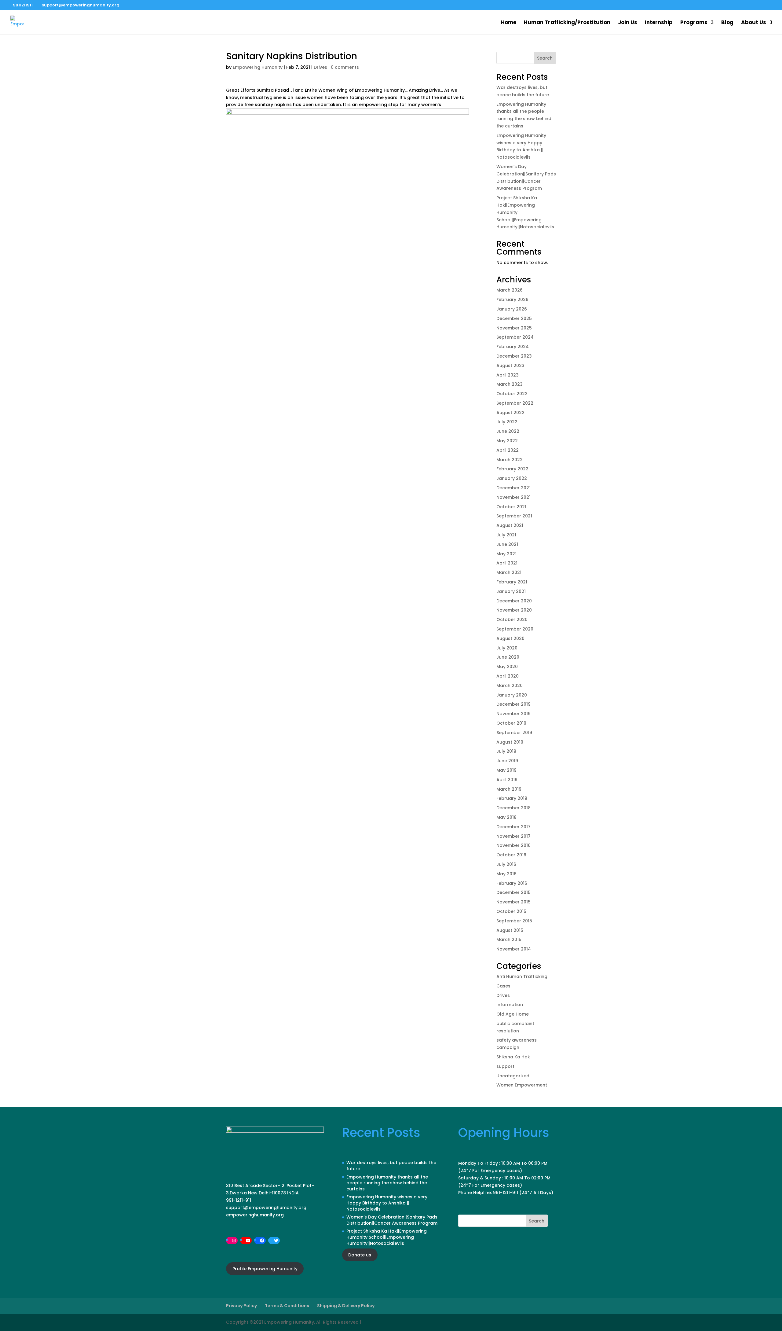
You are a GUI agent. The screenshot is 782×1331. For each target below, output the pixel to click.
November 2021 (513, 497)
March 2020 (509, 685)
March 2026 (509, 290)
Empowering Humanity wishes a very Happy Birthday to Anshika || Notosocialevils (386, 1203)
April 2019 (506, 780)
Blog (727, 23)
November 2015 (513, 902)
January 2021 (511, 591)
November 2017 (513, 836)
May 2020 (507, 667)
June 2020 (507, 657)
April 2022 (507, 450)
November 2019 (513, 714)
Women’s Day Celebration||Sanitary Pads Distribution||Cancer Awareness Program (391, 1220)
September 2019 (514, 733)
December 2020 (514, 601)
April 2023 (507, 375)
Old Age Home (512, 1014)
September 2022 (514, 403)
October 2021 (511, 507)
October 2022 (512, 394)
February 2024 (512, 347)
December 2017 (513, 827)
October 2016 (511, 855)
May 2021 (506, 554)
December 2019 (513, 704)
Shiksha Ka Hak (513, 1057)
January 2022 (511, 478)
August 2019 (509, 742)
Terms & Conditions (287, 1306)
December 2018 (513, 808)
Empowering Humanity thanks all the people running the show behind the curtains (387, 1183)
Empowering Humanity (258, 67)
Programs (693, 23)
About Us (753, 23)
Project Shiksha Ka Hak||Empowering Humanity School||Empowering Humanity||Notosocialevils (386, 1237)
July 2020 (506, 648)
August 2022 (510, 413)
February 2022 (512, 469)
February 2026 (512, 299)
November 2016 (513, 845)
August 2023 (510, 365)
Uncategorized (512, 1076)
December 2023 (514, 356)
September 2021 (514, 516)
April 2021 (506, 563)
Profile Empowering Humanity (265, 1269)
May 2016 (506, 874)
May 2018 (506, 817)
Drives (320, 67)
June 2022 (507, 431)
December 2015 (513, 892)
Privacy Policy (241, 1306)
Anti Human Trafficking (521, 976)
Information (509, 1005)
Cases (503, 986)
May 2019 (506, 770)
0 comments (345, 67)
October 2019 (511, 723)
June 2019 (507, 761)
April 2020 (507, 676)
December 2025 (514, 318)
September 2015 (514, 921)
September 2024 (515, 337)
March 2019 (508, 789)
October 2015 (511, 911)
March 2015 (508, 939)
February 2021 (511, 582)
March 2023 (509, 384)
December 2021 (513, 488)
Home (508, 23)
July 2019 (506, 751)
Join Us (627, 23)
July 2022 (506, 422)
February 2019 (511, 798)
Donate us (359, 1255)
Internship (659, 23)
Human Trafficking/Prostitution (567, 23)
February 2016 (511, 883)
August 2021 (509, 525)
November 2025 (514, 328)
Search (545, 58)
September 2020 (514, 629)
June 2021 (507, 544)
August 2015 (509, 930)
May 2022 (507, 441)
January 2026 (511, 309)
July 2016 (506, 864)
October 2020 (512, 619)
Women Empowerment (521, 1085)
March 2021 (508, 572)
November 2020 (514, 610)
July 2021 (506, 535)
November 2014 (513, 949)
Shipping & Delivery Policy (346, 1306)
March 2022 (509, 460)
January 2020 (511, 695)
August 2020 (510, 638)
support (505, 1066)
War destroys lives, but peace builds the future (391, 1166)
